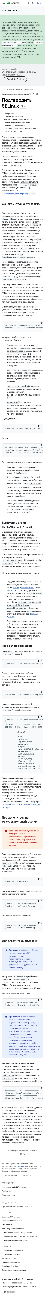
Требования (6, 1191)
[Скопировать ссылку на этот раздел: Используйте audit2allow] (39, 941)
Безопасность (28, 89)
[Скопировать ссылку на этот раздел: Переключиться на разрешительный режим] (39, 821)
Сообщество (27, 1279)
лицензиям (20, 1166)
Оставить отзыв (30, 1287)
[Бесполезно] (37, 94)
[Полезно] (33, 94)
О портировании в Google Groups (15, 1240)
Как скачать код (8, 1195)
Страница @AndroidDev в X (13, 1221)
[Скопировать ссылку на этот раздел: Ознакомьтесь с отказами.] (4, 208)
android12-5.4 (13, 590)
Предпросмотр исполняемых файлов (16, 1199)
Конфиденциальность (12, 1287)
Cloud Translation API (11, 75)
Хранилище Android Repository (14, 1187)
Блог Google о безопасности (13, 1228)
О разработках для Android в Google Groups (19, 1236)
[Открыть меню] (3, 3)
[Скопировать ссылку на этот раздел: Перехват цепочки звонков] (35, 646)
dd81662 (33, 614)
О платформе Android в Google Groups (17, 1232)
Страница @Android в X (11, 1217)
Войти (39, 3)
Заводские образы (9, 1203)
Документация (10, 11)
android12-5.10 (27, 587)
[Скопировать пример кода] (41, 425)
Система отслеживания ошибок (14, 1270)
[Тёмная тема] (41, 322)
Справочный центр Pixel (11, 1254)
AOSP (4, 89)
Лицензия (28, 1283)
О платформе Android (11, 1279)
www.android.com (9, 1258)
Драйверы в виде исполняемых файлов (17, 1207)
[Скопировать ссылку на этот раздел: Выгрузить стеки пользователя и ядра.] (35, 526)
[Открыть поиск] (28, 2)
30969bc (10, 617)
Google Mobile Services (11, 1262)
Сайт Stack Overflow (10, 1266)
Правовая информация (12, 1283)
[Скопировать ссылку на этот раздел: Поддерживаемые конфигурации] (4, 576)
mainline (16, 587)
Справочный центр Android (12, 1250)
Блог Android (7, 1225)
